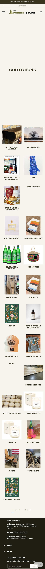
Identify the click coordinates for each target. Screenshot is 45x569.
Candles (12, 442)
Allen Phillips (33, 147)
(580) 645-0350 (20, 532)
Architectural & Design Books (12, 178)
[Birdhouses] (11, 284)
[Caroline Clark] (33, 429)
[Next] (30, 510)
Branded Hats (12, 356)
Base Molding (33, 186)
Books (12, 326)
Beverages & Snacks (12, 268)
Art (33, 177)
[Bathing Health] (11, 225)
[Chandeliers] (33, 458)
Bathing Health (11, 238)
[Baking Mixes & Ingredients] (11, 195)
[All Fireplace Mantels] (11, 134)
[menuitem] (3, 12)
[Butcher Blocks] (33, 372)
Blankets (33, 297)
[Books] (11, 313)
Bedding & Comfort (33, 238)
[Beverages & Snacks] (11, 254)
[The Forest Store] (22, 12)
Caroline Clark (33, 442)
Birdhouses (11, 297)
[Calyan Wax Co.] (33, 401)
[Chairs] (11, 458)
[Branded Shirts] (33, 343)
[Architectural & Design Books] (11, 165)
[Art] (33, 165)
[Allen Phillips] (33, 134)
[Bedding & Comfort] (33, 225)
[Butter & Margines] (11, 401)
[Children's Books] (11, 487)
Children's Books (11, 499)
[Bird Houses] (33, 254)
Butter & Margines (12, 413)
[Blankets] (33, 284)
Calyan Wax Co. (33, 413)
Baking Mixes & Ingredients (12, 209)
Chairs (11, 471)
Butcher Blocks (33, 385)
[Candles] (11, 429)
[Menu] (3, 12)
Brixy (11, 363)
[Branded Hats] (11, 343)
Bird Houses (33, 267)
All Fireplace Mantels (12, 148)
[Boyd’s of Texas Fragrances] (33, 313)
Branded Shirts (33, 356)
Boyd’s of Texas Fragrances (33, 327)
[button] (41, 12)
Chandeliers (33, 471)
